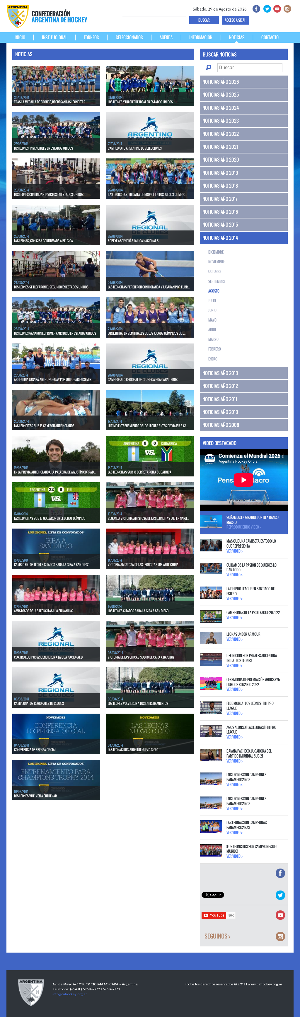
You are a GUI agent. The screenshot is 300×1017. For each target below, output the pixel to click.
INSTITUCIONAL (54, 37)
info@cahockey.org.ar (69, 994)
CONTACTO (270, 37)
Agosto (213, 291)
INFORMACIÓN (200, 37)
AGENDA (166, 37)
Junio (212, 310)
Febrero (214, 349)
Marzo (213, 339)
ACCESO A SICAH (235, 20)
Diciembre (216, 252)
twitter (266, 8)
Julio (212, 300)
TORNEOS (91, 37)
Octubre (214, 271)
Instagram (287, 8)
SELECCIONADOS (129, 37)
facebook (256, 8)
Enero (212, 359)
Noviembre (216, 261)
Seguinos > (217, 936)
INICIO (20, 37)
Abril (212, 329)
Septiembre (216, 281)
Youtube (276, 8)
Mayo (212, 320)
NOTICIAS (237, 37)
